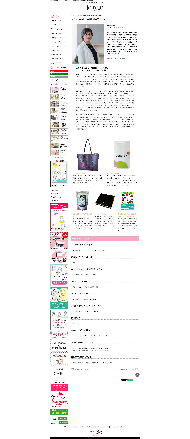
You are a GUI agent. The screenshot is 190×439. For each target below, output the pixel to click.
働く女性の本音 (78, 15)
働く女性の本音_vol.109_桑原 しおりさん (130, 369)
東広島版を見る (55, 193)
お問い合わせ (54, 200)
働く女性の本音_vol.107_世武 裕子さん (80, 369)
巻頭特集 (88, 427)
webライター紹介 (80, 427)
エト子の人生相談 (104, 427)
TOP (65, 426)
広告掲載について (56, 197)
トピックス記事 (71, 427)
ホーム (72, 15)
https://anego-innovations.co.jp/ (116, 58)
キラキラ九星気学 (114, 427)
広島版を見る (54, 190)
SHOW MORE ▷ (59, 158)
